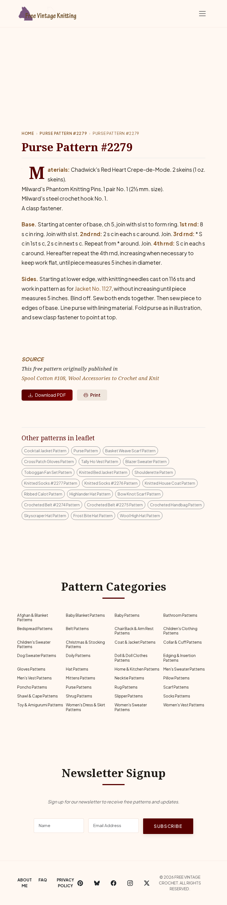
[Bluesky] (97, 883)
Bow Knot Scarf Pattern (139, 493)
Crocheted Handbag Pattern (176, 504)
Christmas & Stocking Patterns (85, 644)
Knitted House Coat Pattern (170, 483)
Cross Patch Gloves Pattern (49, 461)
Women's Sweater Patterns (131, 707)
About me (24, 882)
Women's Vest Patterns (183, 704)
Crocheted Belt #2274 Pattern (52, 504)
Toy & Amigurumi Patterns (40, 704)
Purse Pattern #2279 (63, 133)
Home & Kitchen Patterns (137, 669)
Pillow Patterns (176, 678)
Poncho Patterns (32, 687)
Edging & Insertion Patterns (179, 657)
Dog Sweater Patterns (36, 655)
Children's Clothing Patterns (180, 630)
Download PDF (50, 395)
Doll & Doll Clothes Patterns (131, 657)
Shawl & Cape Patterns (37, 696)
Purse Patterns (79, 687)
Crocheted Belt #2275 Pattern (115, 504)
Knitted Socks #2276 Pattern (111, 483)
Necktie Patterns (129, 678)
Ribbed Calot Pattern (43, 493)
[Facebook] (113, 883)
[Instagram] (130, 883)
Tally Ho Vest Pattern (99, 461)
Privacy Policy (65, 882)
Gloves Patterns (31, 669)
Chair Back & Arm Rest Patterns (134, 630)
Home (28, 133)
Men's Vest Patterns (34, 678)
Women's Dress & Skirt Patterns (85, 707)
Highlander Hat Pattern (89, 493)
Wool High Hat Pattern (140, 515)
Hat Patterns (77, 669)
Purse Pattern (86, 450)
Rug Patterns (126, 687)
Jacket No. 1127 (93, 288)
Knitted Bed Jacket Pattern (103, 472)
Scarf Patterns (176, 687)
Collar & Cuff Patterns (182, 642)
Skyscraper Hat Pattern (45, 515)
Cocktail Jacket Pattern (45, 450)
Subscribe (168, 826)
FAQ (42, 879)
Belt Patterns (77, 628)
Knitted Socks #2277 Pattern (50, 483)
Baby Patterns (127, 615)
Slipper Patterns (129, 696)
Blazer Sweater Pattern (146, 461)
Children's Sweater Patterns (33, 644)
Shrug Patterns (79, 696)
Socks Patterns (176, 696)
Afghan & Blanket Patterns (32, 617)
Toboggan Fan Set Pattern (48, 472)
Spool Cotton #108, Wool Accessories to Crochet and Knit (90, 378)
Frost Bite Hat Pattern (93, 515)
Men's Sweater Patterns (184, 669)
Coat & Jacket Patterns (135, 642)
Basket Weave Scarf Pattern (130, 450)
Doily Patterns (78, 655)
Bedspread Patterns (35, 628)
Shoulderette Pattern (154, 472)
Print (95, 395)
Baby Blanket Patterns (85, 615)
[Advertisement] (113, 69)
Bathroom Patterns (180, 615)
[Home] (48, 12)
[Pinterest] (80, 883)
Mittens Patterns (80, 678)
